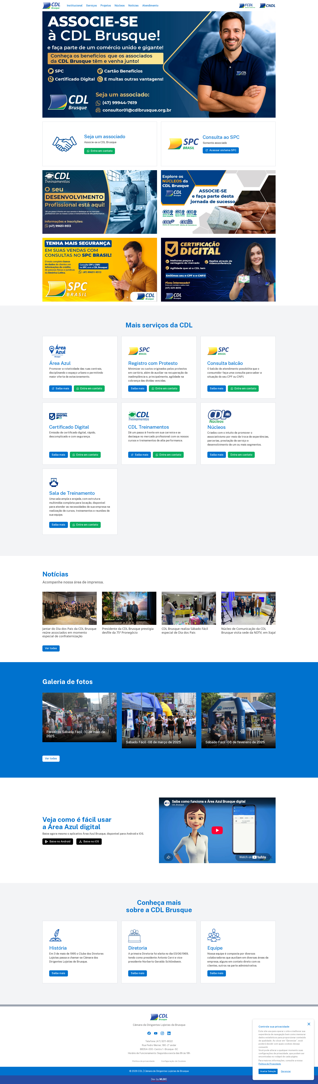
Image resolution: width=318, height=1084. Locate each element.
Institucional (74, 5)
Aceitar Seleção (268, 1071)
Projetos (106, 5)
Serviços (91, 5)
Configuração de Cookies (173, 1061)
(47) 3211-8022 (164, 1041)
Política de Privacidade (270, 1064)
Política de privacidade (143, 1061)
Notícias (133, 5)
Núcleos (120, 5)
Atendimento (150, 5)
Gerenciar (286, 1071)
